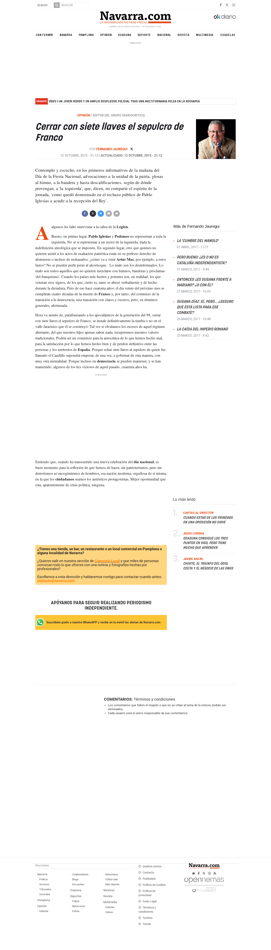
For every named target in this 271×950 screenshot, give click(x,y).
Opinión (106, 35)
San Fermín (44, 35)
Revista (183, 35)
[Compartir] (85, 213)
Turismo (148, 918)
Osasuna (124, 35)
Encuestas (78, 884)
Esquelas (227, 35)
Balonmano (111, 874)
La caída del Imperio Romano (202, 329)
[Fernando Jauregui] (213, 139)
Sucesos (44, 884)
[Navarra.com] (135, 16)
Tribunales (45, 889)
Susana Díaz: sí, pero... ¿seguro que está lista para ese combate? (205, 307)
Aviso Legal (150, 901)
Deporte (144, 35)
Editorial (43, 911)
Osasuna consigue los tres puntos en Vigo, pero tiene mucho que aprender (205, 543)
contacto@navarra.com (56, 581)
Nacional (164, 35)
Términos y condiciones (154, 699)
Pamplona (86, 35)
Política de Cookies (154, 885)
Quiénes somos (152, 866)
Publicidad (149, 878)
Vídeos (109, 912)
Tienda (147, 924)
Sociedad (44, 894)
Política (43, 879)
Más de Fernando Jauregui (196, 226)
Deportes (75, 896)
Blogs (75, 879)
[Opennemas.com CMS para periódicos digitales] (204, 883)
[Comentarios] (116, 213)
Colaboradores (80, 874)
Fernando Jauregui (112, 149)
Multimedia (204, 35)
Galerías (110, 907)
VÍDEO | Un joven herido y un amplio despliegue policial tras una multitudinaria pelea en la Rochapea (124, 101)
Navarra (66, 35)
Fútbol (75, 901)
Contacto (148, 872)
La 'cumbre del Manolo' (197, 241)
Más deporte (112, 884)
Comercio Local (107, 561)
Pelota (75, 911)
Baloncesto (78, 906)
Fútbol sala (111, 879)
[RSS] (215, 873)
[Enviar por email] (108, 213)
